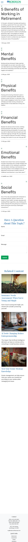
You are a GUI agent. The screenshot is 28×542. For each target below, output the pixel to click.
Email (2, 235)
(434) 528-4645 (15, 522)
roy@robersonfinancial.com (14, 530)
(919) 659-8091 (15, 519)
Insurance (14, 541)
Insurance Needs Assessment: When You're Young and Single (12, 298)
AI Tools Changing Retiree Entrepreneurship (12, 334)
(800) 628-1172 (16, 521)
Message (3, 244)
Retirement (14, 536)
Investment (14, 537)
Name (3, 226)
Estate (14, 539)
